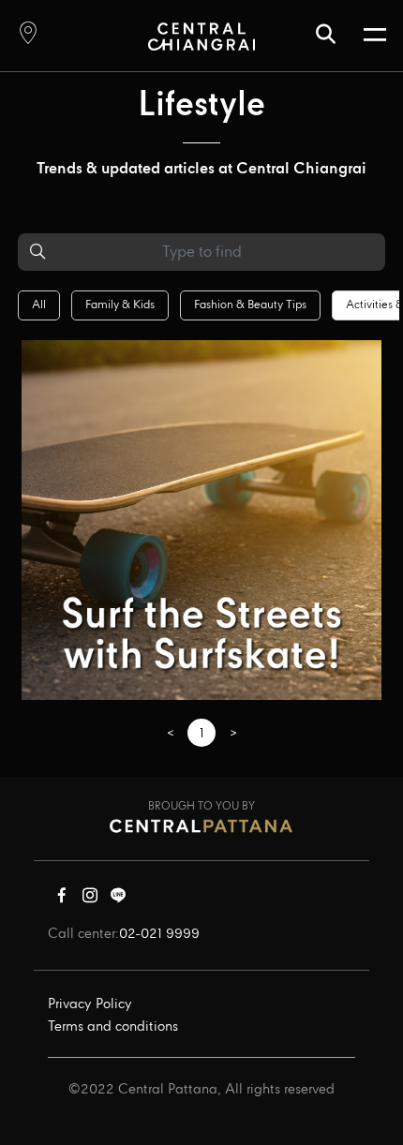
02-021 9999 (159, 934)
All (39, 305)
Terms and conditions (113, 1027)
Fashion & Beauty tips (250, 305)
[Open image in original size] (201, 36)
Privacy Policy (90, 1004)
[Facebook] (61, 899)
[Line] (118, 899)
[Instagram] (90, 899)
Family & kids (120, 305)
